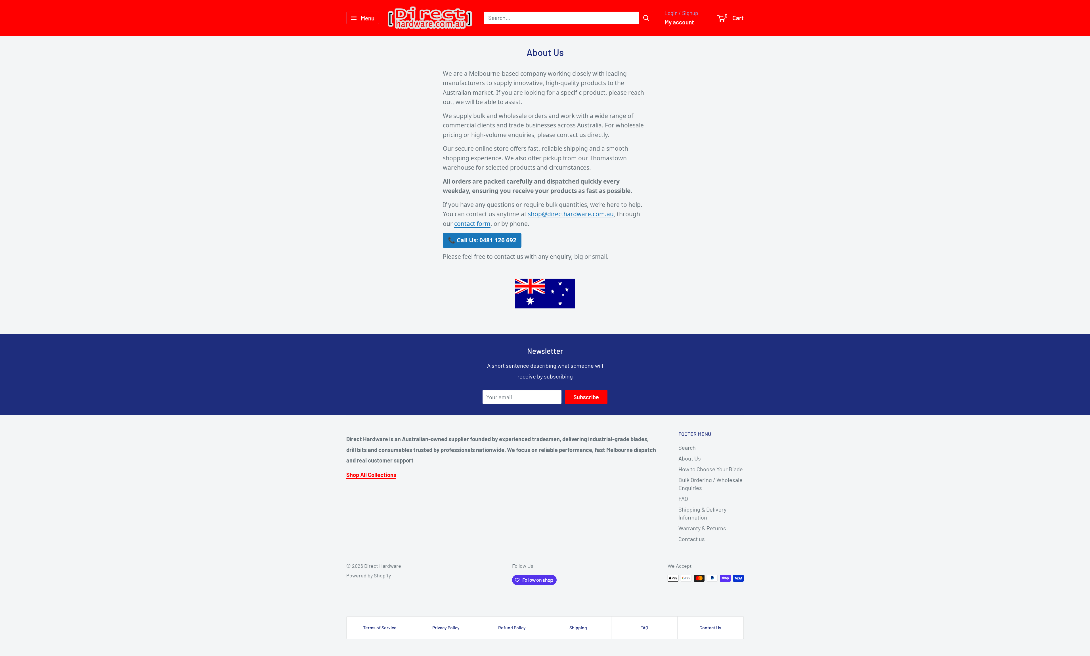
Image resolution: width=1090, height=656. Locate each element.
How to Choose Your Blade (710, 469)
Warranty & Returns (702, 528)
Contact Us (710, 627)
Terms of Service (380, 627)
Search (687, 447)
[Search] (646, 18)
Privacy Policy (446, 627)
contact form (472, 224)
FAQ (683, 498)
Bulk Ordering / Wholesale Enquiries (710, 483)
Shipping (578, 627)
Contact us (691, 538)
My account (679, 22)
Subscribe (586, 397)
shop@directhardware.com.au (571, 214)
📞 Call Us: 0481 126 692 (482, 240)
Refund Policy (512, 627)
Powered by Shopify (368, 575)
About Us (689, 458)
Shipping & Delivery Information (702, 513)
